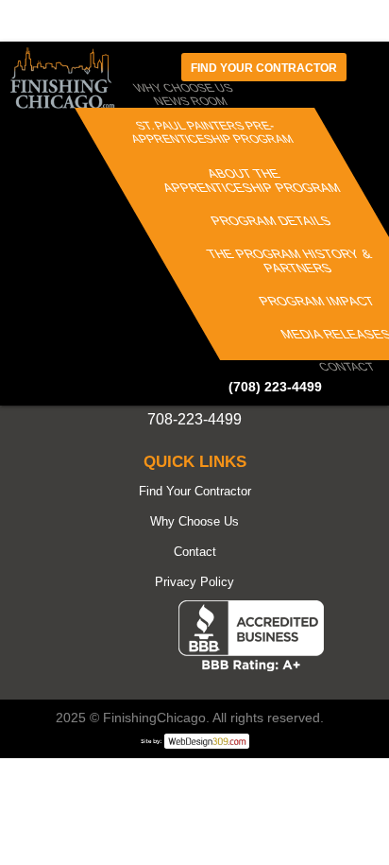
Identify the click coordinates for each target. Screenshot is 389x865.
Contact (347, 366)
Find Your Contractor (195, 491)
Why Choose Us (194, 521)
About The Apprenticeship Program (252, 180)
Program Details (271, 221)
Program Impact (317, 301)
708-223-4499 (194, 419)
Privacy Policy (194, 582)
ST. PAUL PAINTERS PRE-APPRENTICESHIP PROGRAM (212, 132)
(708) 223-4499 (275, 386)
